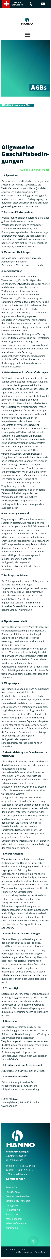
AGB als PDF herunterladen (35, 169)
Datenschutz (39, 1252)
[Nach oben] (33, 1241)
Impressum (27, 1252)
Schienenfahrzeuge (16, 1223)
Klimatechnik (13, 1209)
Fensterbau (12, 1187)
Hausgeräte (12, 1205)
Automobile (12, 1227)
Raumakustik (13, 1214)
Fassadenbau (13, 1191)
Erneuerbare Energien (18, 1196)
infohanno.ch (21, 1174)
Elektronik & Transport (18, 1200)
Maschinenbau (14, 1218)
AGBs (18, 1252)
